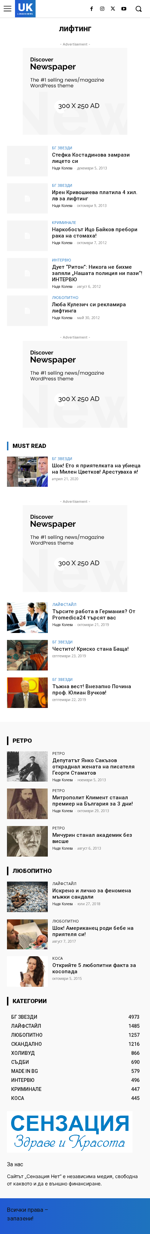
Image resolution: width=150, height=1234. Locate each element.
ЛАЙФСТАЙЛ (64, 604)
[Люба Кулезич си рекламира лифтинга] (27, 310)
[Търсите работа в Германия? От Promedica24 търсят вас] (27, 617)
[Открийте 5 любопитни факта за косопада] (27, 971)
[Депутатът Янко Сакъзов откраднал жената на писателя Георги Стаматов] (27, 766)
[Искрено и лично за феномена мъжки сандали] (27, 897)
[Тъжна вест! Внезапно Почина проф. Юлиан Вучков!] (27, 692)
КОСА (57, 958)
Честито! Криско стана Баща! (90, 649)
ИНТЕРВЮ (61, 260)
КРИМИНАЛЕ (64, 222)
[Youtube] (123, 9)
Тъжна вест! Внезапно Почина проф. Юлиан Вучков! (91, 689)
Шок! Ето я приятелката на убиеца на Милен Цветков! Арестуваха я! (96, 468)
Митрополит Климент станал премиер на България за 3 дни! (92, 800)
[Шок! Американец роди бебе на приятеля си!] (27, 934)
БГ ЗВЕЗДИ (62, 148)
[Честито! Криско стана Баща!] (27, 655)
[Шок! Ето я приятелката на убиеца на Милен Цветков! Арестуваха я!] (27, 472)
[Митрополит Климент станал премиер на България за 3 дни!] (27, 804)
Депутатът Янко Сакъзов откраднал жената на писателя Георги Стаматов (93, 766)
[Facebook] (91, 9)
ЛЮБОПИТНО (65, 297)
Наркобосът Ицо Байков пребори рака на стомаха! (94, 232)
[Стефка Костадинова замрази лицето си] (27, 161)
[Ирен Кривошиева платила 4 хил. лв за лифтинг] (27, 198)
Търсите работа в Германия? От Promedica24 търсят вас (93, 614)
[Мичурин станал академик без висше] (27, 841)
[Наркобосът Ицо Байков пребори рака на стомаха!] (27, 235)
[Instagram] (102, 9)
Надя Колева (62, 168)
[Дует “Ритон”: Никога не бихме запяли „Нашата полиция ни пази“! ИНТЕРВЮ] (27, 273)
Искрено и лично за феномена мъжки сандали (91, 893)
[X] (112, 9)
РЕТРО (58, 753)
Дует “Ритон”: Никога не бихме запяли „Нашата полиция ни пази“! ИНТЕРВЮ (97, 273)
